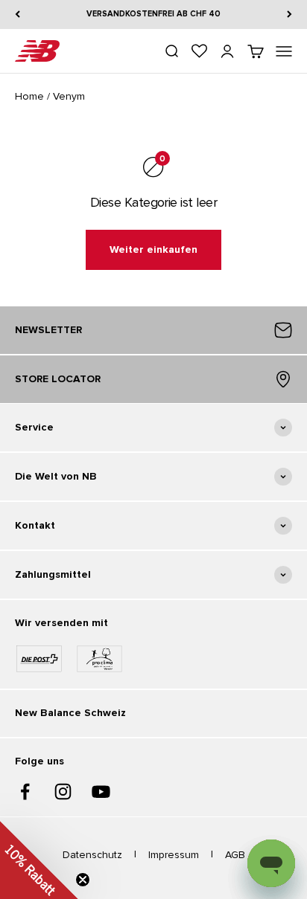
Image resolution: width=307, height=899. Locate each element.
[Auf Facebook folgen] (25, 792)
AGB (235, 854)
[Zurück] (17, 14)
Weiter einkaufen (153, 249)
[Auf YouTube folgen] (101, 792)
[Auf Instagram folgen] (63, 792)
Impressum (173, 854)
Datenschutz (92, 854)
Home (29, 96)
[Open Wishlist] (199, 51)
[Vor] (289, 14)
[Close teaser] (82, 879)
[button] (39, 860)
